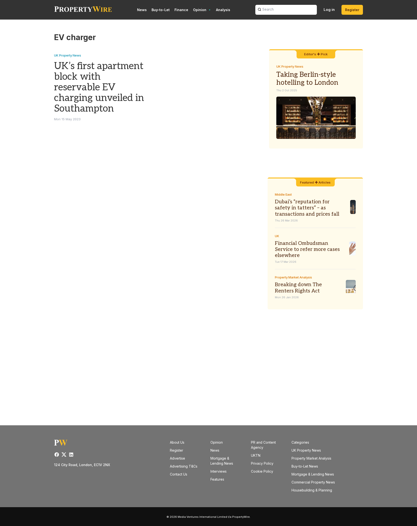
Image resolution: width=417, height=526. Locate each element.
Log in (329, 9)
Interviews (218, 471)
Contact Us (178, 474)
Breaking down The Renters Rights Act (298, 288)
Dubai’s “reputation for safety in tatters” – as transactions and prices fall (307, 208)
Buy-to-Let (161, 10)
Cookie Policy (262, 471)
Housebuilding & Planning (312, 490)
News (142, 10)
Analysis (223, 10)
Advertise (177, 458)
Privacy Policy (262, 463)
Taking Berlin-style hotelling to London (307, 79)
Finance (181, 10)
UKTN (255, 455)
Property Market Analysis (293, 277)
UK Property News (67, 55)
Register (352, 10)
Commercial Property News (313, 482)
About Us (177, 442)
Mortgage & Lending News (313, 474)
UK (277, 236)
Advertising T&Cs (183, 466)
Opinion (199, 10)
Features (217, 479)
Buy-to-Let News (305, 466)
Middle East (283, 194)
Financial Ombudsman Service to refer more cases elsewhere (307, 249)
